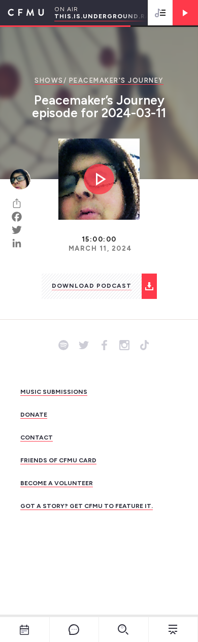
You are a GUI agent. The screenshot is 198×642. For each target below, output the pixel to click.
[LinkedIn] (20, 243)
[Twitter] (20, 229)
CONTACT (36, 437)
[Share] (20, 203)
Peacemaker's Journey (116, 80)
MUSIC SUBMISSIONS (53, 391)
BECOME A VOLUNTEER (56, 483)
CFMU (22, 12)
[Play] (185, 12)
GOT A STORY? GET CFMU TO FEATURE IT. (86, 506)
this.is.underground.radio (108, 16)
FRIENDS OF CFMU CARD (58, 460)
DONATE (33, 414)
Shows (49, 80)
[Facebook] (20, 216)
